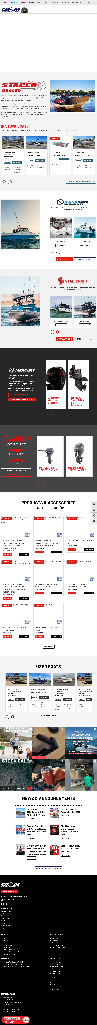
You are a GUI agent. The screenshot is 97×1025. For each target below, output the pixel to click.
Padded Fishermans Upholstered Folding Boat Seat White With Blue (46, 543)
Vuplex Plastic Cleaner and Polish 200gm (15, 629)
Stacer (18, 100)
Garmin (54, 984)
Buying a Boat (8, 994)
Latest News (65, 2)
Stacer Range (56, 938)
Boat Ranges (56, 934)
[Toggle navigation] (93, 10)
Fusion (54, 982)
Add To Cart (7, 554)
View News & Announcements (47, 868)
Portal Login (7, 943)
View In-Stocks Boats (83, 259)
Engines (5, 958)
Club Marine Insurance (10, 1011)
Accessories (56, 969)
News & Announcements (48, 798)
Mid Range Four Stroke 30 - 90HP (13, 964)
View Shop (48, 647)
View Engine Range (21, 395)
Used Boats (48, 666)
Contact (6, 940)
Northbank (55, 940)
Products (55, 958)
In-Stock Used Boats (58, 947)
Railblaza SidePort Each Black (46, 629)
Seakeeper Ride (57, 964)
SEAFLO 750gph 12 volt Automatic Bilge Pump (76, 585)
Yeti (53, 980)
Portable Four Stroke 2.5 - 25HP (13, 962)
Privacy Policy (7, 947)
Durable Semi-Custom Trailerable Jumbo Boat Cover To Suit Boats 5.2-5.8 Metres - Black (14, 544)
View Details (16, 162)
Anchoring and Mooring (59, 973)
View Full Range (63, 259)
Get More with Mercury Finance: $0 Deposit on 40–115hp (71, 849)
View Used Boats (47, 715)
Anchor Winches (57, 971)
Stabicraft (55, 943)
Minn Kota (55, 987)
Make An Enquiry (8, 1000)
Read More (31, 818)
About (46, 2)
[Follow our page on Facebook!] (89, 2)
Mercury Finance (8, 1007)
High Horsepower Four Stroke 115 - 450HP (16, 966)
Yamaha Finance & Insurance (12, 1002)
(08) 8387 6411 (8, 900)
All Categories (56, 962)
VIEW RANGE (60, 245)
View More (20, 813)
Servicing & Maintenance (11, 1009)
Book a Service (9, 891)
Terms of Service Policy (10, 949)
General (5, 934)
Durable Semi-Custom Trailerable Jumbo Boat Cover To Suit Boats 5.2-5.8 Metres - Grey (14, 588)
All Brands (55, 978)
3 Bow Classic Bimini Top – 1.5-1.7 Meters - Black (47, 585)
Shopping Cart (7, 945)
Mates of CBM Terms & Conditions (14, 952)
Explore (7, 54)
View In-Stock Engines (15, 470)
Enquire (7, 162)
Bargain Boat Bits (57, 966)
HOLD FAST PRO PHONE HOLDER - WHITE (80, 542)
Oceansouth (55, 989)
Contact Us (54, 2)
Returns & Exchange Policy (11, 954)
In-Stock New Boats (58, 945)
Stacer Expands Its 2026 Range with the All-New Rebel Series (36, 812)
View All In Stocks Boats (79, 181)
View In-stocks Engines (21, 399)
